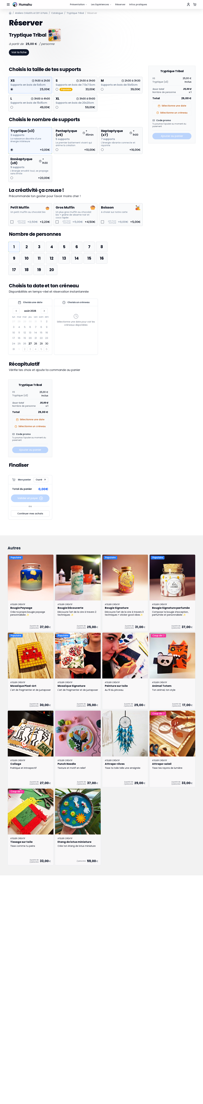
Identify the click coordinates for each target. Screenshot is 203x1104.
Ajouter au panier (30, 450)
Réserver (120, 4)
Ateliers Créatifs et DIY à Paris (31, 13)
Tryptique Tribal (75, 13)
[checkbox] (11, 221)
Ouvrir (39, 479)
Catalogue (57, 13)
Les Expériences (100, 4)
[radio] (11, 89)
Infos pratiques (138, 4)
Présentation (77, 4)
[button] (30, 334)
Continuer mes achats (30, 513)
